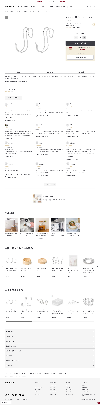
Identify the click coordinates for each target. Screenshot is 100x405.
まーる (40, 124)
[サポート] (94, 7)
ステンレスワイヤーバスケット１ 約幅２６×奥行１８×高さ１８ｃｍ (88, 311)
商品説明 (19, 72)
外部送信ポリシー (18, 399)
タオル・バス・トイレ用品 (20, 11)
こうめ (10, 163)
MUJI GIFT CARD (69, 389)
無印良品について (85, 389)
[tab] (6, 17)
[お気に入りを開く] (83, 6)
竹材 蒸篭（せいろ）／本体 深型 (26, 269)
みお (71, 124)
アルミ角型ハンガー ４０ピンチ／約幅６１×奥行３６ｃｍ (73, 311)
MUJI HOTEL (53, 394)
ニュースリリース (85, 382)
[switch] (93, 24)
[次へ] (98, 265)
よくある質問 (37, 394)
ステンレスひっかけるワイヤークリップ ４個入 (57, 269)
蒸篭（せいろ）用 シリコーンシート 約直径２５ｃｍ (73, 270)
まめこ (40, 163)
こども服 (32, 6)
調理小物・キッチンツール (27, 376)
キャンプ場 (52, 387)
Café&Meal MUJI (53, 385)
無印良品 (6, 11)
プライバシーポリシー (9, 399)
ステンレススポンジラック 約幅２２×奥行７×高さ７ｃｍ (42, 311)
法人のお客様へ (69, 391)
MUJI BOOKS (53, 391)
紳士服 (26, 6)
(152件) (79, 27)
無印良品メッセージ (85, 387)
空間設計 (36, 391)
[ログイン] (80, 7)
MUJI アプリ (68, 382)
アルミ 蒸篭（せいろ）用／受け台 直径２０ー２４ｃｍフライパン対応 (88, 270)
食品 (71, 6)
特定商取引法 (25, 399)
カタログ (67, 385)
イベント (36, 385)
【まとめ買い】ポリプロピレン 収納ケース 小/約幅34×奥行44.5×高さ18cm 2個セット (57, 312)
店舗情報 (36, 382)
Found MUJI (52, 389)
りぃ (40, 142)
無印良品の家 (53, 382)
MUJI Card (68, 387)
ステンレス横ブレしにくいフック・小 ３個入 (11, 269)
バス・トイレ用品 (31, 11)
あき (9, 124)
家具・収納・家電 (60, 6)
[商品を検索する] (76, 6)
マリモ (71, 142)
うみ (9, 142)
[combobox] (6, 402)
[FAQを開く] (91, 6)
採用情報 (83, 385)
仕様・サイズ (50, 72)
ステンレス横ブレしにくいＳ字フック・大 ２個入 (26, 311)
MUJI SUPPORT (38, 389)
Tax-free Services (69, 394)
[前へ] (1, 265)
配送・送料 (81, 72)
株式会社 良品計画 (85, 391)
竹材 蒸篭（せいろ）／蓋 (42, 269)
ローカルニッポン (38, 387)
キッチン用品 (17, 376)
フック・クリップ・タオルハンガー (43, 11)
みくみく (10, 103)
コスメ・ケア (42, 6)
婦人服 (20, 6)
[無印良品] (9, 382)
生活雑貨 (51, 6)
